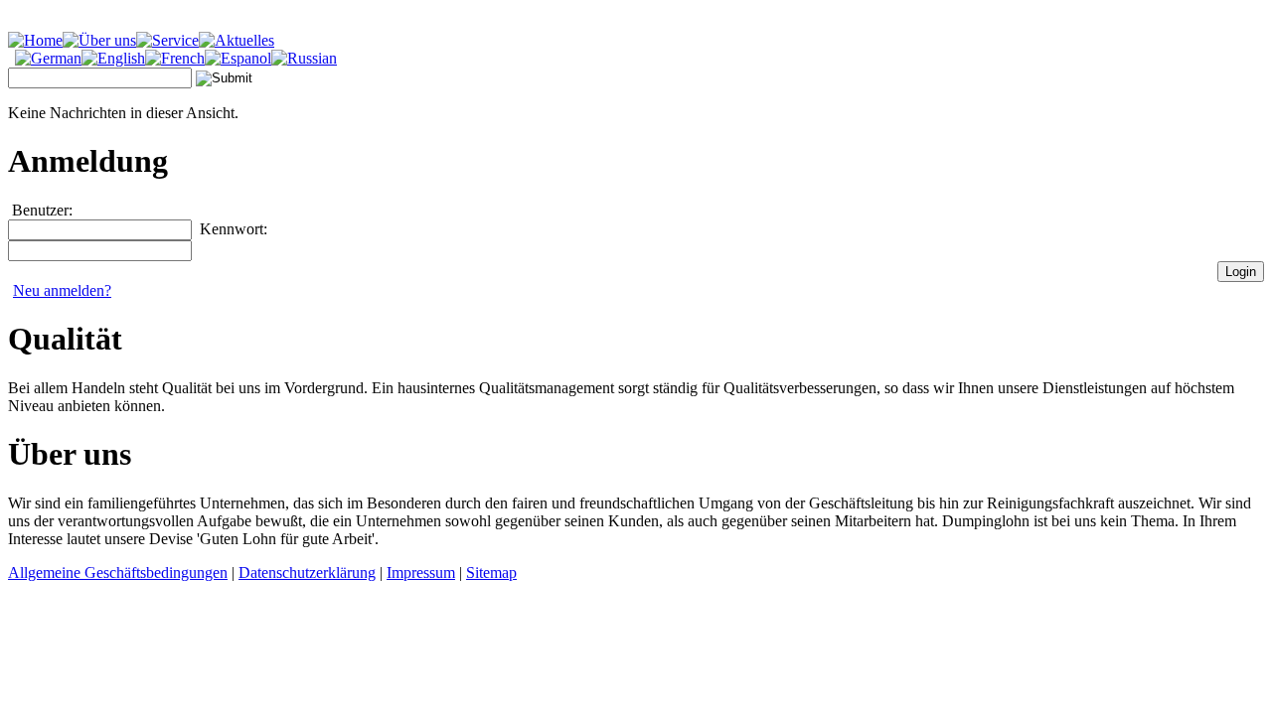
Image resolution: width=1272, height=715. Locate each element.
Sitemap (491, 572)
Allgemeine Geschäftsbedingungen (118, 572)
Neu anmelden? (62, 290)
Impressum (421, 572)
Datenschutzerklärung (307, 572)
